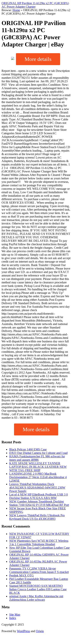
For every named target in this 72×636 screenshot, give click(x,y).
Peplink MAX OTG (21, 575)
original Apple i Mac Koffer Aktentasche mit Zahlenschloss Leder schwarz (36, 598)
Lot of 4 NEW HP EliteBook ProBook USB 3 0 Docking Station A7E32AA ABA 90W (38, 496)
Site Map (14, 614)
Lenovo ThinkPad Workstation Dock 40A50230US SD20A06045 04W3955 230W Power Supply (37, 487)
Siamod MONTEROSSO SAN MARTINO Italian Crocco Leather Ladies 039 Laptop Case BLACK (38, 589)
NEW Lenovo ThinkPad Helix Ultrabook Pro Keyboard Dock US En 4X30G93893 (37, 517)
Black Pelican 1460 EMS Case (28, 449)
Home (16, 10)
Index (12, 618)
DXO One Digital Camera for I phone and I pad (38, 453)
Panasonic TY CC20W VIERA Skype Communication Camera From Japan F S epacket (39, 570)
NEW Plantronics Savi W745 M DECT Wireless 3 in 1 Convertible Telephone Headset (38, 542)
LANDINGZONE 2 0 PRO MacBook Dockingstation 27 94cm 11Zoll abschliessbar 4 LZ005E (38, 477)
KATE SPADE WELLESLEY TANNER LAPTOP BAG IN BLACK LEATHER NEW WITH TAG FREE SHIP (38, 467)
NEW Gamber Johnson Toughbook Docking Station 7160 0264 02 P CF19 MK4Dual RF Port (39, 503)
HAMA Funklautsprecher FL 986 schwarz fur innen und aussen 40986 (37, 458)
